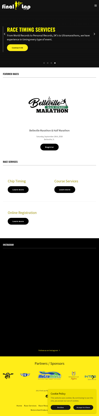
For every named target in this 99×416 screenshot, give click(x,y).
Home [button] (19, 405)
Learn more (18, 189)
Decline (60, 407)
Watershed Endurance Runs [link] (43, 410)
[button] (44, 63)
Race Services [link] (30, 405)
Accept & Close (83, 407)
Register (49, 147)
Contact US (17, 47)
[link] (16, 5)
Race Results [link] (45, 405)
